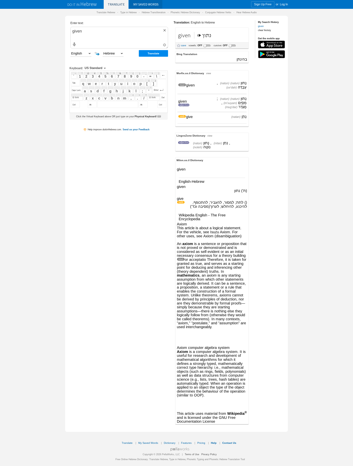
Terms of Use (192, 454)
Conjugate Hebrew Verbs (218, 12)
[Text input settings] (164, 45)
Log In (284, 4)
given (261, 26)
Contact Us (229, 442)
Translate (116, 4)
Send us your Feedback (136, 129)
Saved (145, 4)
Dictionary (169, 442)
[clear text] (164, 30)
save (183, 45)
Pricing (201, 442)
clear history (264, 30)
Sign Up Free (263, 4)
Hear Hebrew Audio (246, 12)
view (208, 73)
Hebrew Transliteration (153, 12)
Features (186, 442)
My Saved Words (148, 442)
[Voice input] (74, 44)
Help (214, 442)
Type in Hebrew (128, 12)
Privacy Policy (209, 454)
